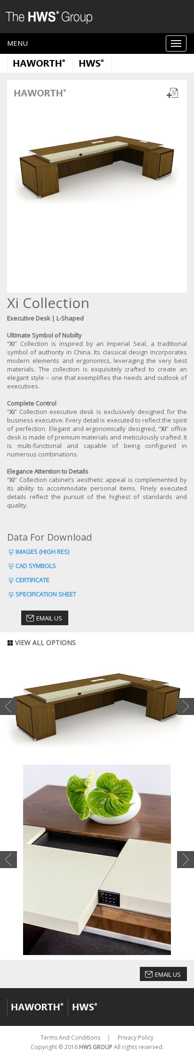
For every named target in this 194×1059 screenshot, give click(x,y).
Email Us (49, 618)
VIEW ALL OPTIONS (44, 642)
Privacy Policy (136, 1037)
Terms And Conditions (70, 1037)
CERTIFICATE (32, 580)
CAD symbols (36, 565)
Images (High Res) (42, 551)
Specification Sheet (46, 594)
